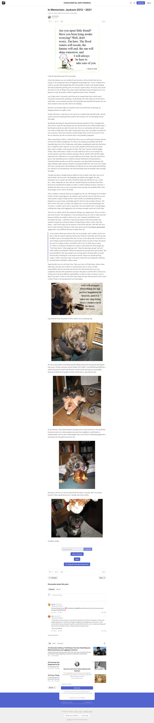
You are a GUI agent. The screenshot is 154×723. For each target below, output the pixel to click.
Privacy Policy (89, 693)
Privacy (76, 711)
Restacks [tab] (58, 589)
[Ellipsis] (105, 604)
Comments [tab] (51, 589)
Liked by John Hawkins (58, 606)
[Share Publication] (134, 2)
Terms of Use (85, 691)
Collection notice (87, 711)
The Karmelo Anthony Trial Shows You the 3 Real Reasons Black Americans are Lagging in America (69, 649)
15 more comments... (53, 635)
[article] (77, 652)
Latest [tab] (54, 643)
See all (51, 687)
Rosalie (53, 604)
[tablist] (55, 589)
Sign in (149, 3)
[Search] (130, 2)
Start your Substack (72, 715)
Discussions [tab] (60, 643)
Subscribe (141, 3)
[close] (92, 662)
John (52, 616)
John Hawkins (55, 16)
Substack (69, 719)
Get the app (85, 715)
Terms (80, 711)
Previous (54, 578)
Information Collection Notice (76, 693)
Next (101, 578)
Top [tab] (50, 643)
